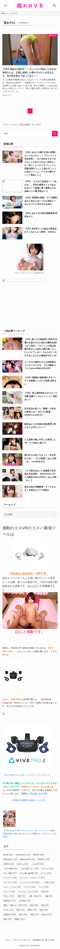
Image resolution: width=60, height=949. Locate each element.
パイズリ (29, 887)
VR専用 (43, 859)
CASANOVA (23, 855)
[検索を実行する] (55, 133)
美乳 (34, 914)
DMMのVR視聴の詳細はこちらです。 (30, 800)
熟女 (44, 910)
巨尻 (44, 905)
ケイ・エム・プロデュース (32, 878)
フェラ (43, 887)
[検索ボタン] (54, 5)
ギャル (46, 873)
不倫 (44, 892)
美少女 (46, 914)
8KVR (8, 855)
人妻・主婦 (35, 896)
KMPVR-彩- (10, 859)
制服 (48, 896)
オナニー (47, 869)
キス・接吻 (10, 873)
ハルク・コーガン (12, 887)
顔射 (7, 919)
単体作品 (9, 901)
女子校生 (25, 901)
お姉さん (22, 864)
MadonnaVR (27, 859)
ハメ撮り (48, 882)
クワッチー (10, 878)
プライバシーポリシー (22, 940)
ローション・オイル (28, 892)
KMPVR (38, 855)
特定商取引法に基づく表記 (43, 940)
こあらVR (38, 864)
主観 (21, 896)
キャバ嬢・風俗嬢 (29, 873)
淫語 (20, 910)
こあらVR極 (10, 869)
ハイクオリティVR (30, 882)
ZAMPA (8, 864)
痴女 (23, 914)
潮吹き (32, 910)
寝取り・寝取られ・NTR (15, 905)
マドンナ (9, 892)
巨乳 (34, 905)
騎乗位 (20, 919)
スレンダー (10, 882)
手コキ (8, 910)
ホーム (8, 940)
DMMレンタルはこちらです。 (35, 793)
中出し (8, 896)
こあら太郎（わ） (30, 869)
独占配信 (9, 914)
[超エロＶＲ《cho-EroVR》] (30, 5)
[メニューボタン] (5, 5)
